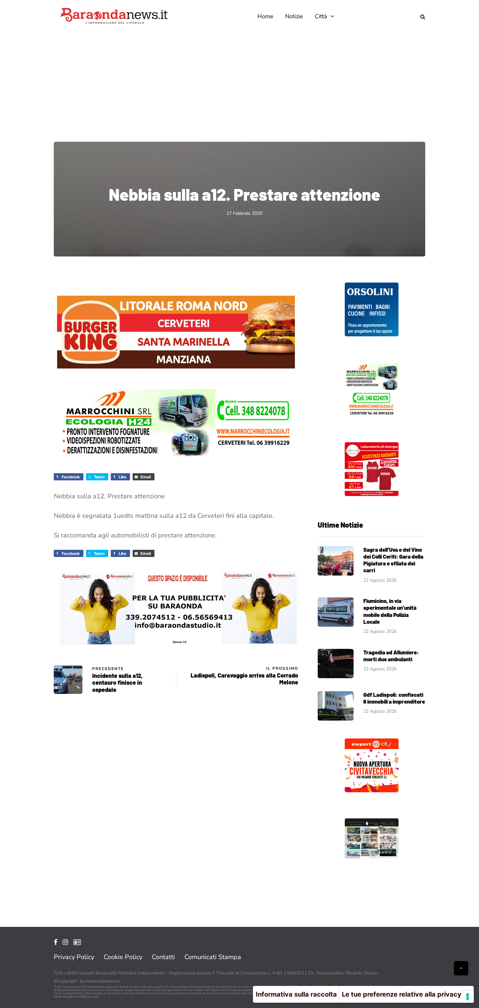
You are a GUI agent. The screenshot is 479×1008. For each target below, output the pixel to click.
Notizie (294, 16)
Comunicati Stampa (212, 957)
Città (321, 16)
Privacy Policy (74, 957)
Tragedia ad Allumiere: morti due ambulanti (391, 655)
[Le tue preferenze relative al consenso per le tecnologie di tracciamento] (467, 996)
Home (265, 16)
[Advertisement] (239, 81)
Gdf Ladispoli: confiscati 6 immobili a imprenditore (394, 698)
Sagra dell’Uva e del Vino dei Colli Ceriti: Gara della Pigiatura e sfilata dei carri (393, 560)
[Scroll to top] (461, 968)
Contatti (163, 957)
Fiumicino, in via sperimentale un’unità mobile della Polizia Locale (389, 611)
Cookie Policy (123, 957)
